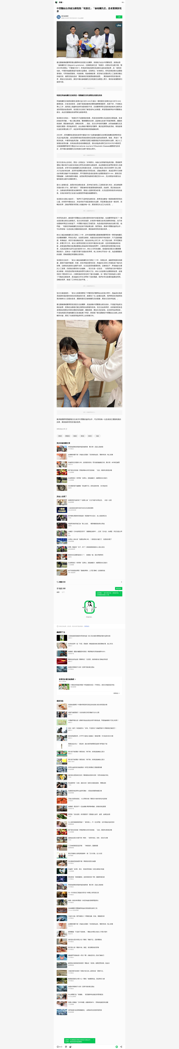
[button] (59, 1047)
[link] (66, 1047)
